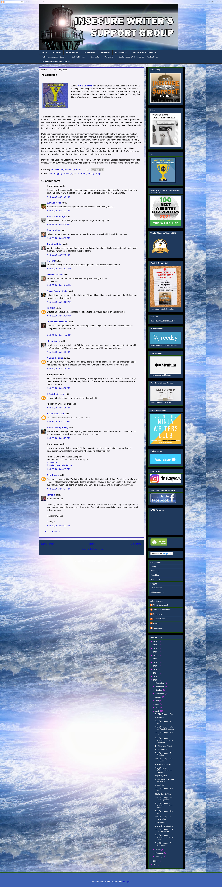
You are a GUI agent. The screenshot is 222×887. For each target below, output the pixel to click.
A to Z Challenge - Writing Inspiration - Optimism (164, 770)
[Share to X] (97, 169)
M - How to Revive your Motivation (164, 780)
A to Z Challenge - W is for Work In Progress (164, 728)
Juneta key (157, 614)
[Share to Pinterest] (102, 169)
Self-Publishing (78, 57)
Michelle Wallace (55, 274)
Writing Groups (94, 174)
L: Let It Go (159, 785)
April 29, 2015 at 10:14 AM (59, 285)
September (160, 693)
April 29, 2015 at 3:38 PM (58, 388)
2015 (155, 680)
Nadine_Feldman (55, 358)
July (157, 701)
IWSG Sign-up (72, 52)
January (159, 856)
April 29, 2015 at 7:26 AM (58, 197)
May (157, 708)
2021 (155, 659)
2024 (155, 648)
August (158, 697)
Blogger (126, 882)
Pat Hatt (51, 261)
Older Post (136, 543)
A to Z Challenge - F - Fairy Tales (163, 818)
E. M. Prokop (53, 475)
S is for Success (161, 749)
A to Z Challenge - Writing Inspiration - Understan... (164, 740)
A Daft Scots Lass (55, 394)
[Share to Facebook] (100, 169)
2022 (155, 655)
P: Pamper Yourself (163, 764)
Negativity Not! (161, 776)
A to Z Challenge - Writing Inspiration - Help (164, 805)
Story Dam (52, 462)
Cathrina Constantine (161, 609)
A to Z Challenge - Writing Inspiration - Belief (164, 837)
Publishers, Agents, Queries (54, 57)
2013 (155, 864)
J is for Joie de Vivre (163, 794)
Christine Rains (54, 244)
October (159, 690)
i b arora (51, 308)
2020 (155, 662)
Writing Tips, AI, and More (144, 52)
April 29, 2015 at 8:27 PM (58, 489)
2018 (155, 669)
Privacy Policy (121, 52)
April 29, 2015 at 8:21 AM (58, 211)
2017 (155, 673)
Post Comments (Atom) (98, 561)
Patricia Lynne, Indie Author (59, 465)
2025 (155, 645)
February (159, 853)
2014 (155, 861)
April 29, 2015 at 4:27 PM (58, 421)
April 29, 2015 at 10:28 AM (59, 302)
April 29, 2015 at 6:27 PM (58, 438)
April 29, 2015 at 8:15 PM (58, 469)
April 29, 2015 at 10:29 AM (59, 316)
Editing (153, 567)
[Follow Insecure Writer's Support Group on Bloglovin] (161, 555)
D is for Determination (164, 826)
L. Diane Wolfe (54, 203)
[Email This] (92, 169)
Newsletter (105, 52)
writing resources (157, 592)
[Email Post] (87, 169)
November (159, 686)
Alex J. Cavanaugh (56, 216)
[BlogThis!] (95, 169)
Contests (95, 57)
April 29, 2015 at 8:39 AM (58, 224)
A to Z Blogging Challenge (60, 174)
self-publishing (156, 588)
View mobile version (92, 549)
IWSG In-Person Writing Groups (56, 61)
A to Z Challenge (86, 86)
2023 (155, 652)
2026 (155, 641)
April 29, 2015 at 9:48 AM (58, 255)
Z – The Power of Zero (164, 714)
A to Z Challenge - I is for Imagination (163, 799)
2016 (155, 676)
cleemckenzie (53, 341)
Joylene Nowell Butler (57, 322)
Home (44, 52)
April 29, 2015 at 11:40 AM (59, 335)
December (159, 683)
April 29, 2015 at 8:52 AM (58, 238)
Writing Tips (155, 579)
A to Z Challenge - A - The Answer (163, 844)
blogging (153, 583)
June (157, 704)
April (157, 711)
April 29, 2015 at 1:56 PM (58, 352)
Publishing (154, 575)
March (158, 850)
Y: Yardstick (159, 718)
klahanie (51, 495)
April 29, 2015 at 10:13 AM (59, 269)
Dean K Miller (53, 230)
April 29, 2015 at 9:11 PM (58, 526)
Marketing (108, 57)
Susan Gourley (80, 174)
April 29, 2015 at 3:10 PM (58, 369)
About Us (57, 52)
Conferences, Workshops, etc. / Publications (138, 57)
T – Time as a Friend (163, 746)
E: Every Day (160, 822)
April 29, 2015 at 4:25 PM (58, 408)
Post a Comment (52, 532)
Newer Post (47, 543)
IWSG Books (89, 52)
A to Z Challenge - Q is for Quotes (164, 760)
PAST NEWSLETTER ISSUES (162, 321)
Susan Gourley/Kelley (57, 291)
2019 (155, 666)
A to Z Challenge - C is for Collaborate (164, 830)
